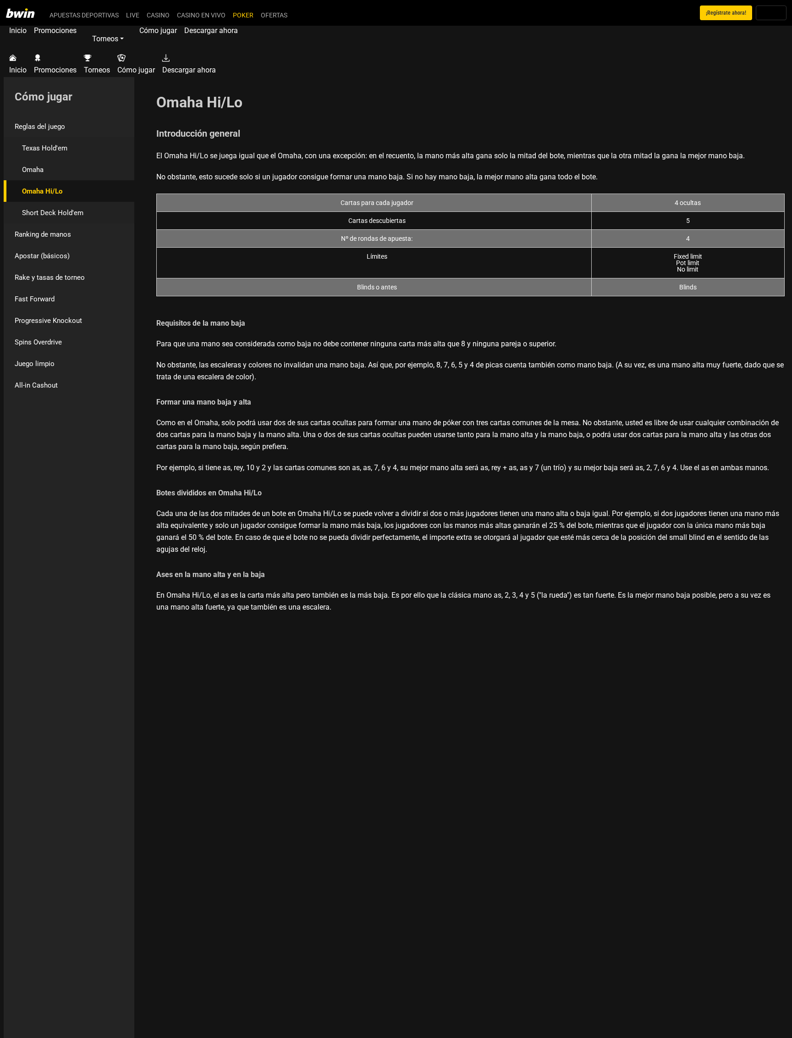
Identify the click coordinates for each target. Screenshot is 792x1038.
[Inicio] (26, 13)
